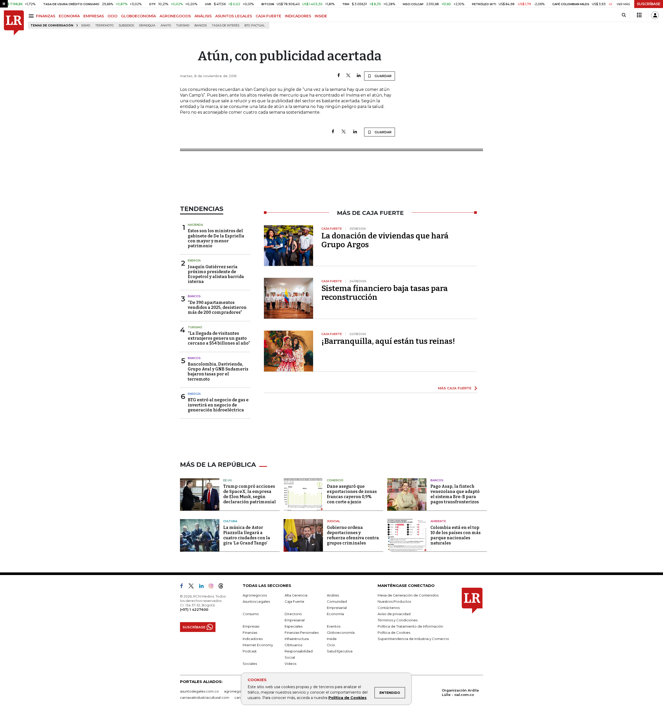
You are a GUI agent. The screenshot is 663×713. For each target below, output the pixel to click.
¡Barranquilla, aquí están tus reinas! (388, 341)
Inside (332, 639)
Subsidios (126, 25)
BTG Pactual (254, 25)
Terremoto (104, 25)
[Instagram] (213, 587)
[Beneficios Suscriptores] (639, 15)
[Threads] (223, 587)
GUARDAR (383, 76)
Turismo (182, 25)
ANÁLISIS (203, 16)
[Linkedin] (359, 75)
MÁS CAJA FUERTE (454, 388)
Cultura (230, 521)
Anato (166, 25)
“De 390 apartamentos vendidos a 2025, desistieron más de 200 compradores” (217, 307)
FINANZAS (45, 16)
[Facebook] (338, 75)
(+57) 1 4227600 (194, 609)
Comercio (335, 480)
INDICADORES (298, 16)
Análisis (333, 595)
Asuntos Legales (256, 601)
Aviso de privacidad (394, 614)
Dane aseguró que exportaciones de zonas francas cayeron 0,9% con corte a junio (352, 494)
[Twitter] (348, 75)
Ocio (331, 645)
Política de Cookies (347, 697)
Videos (290, 663)
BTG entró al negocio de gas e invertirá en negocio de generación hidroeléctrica (218, 404)
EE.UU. (228, 480)
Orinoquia (147, 25)
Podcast (250, 651)
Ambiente (438, 521)
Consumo (251, 614)
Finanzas (250, 632)
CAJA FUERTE (268, 16)
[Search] (623, 15)
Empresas (251, 626)
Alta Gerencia (296, 595)
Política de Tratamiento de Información (410, 626)
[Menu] (32, 15)
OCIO (112, 16)
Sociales (250, 663)
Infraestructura (297, 639)
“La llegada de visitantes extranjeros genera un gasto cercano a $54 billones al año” (219, 338)
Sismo (85, 25)
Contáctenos (389, 608)
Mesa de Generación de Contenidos (408, 595)
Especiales (293, 626)
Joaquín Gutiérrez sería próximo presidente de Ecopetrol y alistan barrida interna (216, 274)
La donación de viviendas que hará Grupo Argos (385, 240)
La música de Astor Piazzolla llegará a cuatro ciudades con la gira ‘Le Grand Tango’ (246, 535)
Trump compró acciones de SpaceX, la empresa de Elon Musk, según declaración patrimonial (249, 494)
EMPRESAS (93, 16)
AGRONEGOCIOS (175, 16)
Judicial (333, 521)
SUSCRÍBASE (648, 4)
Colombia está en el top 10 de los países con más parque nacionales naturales (455, 535)
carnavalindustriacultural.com (204, 697)
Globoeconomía (341, 632)
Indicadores (253, 639)
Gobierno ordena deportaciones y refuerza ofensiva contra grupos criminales (353, 535)
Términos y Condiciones (397, 620)
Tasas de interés (225, 25)
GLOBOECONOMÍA (138, 16)
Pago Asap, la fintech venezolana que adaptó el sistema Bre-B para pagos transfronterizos (455, 494)
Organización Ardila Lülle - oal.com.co (460, 692)
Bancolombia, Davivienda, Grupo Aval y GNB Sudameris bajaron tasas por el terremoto (218, 372)
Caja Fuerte (294, 601)
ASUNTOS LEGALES (233, 16)
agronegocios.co (238, 691)
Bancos (200, 25)
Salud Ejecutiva (339, 651)
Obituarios (293, 645)
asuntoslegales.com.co (199, 691)
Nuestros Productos (394, 601)
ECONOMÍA (69, 16)
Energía (194, 260)
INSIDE (321, 16)
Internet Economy (258, 645)
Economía (335, 614)
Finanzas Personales (302, 632)
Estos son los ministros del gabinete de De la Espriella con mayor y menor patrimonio (216, 238)
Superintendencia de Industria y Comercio (413, 639)
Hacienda (195, 225)
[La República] (14, 22)
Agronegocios (255, 595)
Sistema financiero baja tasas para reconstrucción (384, 293)
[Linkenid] (203, 587)
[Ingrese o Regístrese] (655, 15)
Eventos (333, 626)
